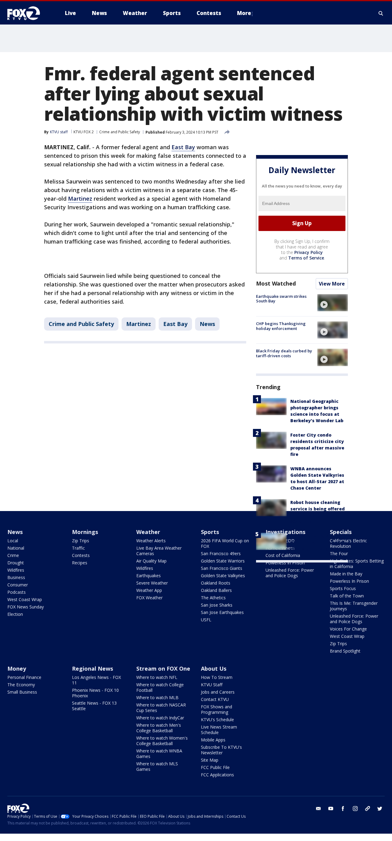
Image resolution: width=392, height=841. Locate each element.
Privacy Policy (308, 252)
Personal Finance (24, 677)
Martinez (80, 198)
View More (332, 283)
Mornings (85, 532)
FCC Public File (215, 767)
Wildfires (15, 570)
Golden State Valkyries (223, 575)
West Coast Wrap (24, 599)
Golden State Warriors (223, 561)
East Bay (183, 147)
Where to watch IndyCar (160, 718)
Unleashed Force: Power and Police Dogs (290, 572)
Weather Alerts (151, 541)
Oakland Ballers (216, 590)
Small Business (22, 692)
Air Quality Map (151, 561)
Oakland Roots (215, 583)
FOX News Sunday (25, 607)
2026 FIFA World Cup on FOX (225, 543)
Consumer (17, 585)
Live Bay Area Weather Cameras (159, 550)
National (15, 548)
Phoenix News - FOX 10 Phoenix (95, 693)
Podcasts (16, 592)
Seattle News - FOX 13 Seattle (94, 705)
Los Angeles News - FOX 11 (96, 680)
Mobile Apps (213, 740)
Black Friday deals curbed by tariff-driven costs (284, 353)
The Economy (21, 685)
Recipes (79, 563)
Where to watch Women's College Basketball (162, 740)
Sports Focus (343, 588)
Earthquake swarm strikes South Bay (281, 299)
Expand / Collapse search (381, 13)
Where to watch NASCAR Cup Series (161, 707)
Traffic (78, 548)
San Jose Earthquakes (222, 612)
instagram (355, 808)
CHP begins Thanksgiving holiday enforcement (281, 326)
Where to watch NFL (156, 677)
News (207, 324)
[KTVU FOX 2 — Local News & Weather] (27, 13)
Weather (148, 532)
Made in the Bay (346, 574)
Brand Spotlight (345, 651)
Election (15, 614)
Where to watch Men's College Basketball (158, 727)
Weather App (149, 590)
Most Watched (276, 283)
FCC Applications (217, 775)
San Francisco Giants (221, 568)
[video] (332, 302)
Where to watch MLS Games (157, 766)
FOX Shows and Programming (216, 709)
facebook (343, 808)
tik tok (367, 808)
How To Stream (216, 677)
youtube (331, 808)
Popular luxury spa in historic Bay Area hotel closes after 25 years (317, 542)
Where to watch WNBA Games (159, 753)
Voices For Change (348, 629)
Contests (81, 555)
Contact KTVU (215, 699)
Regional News (92, 668)
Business (16, 577)
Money (16, 668)
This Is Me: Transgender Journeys (354, 606)
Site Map (209, 760)
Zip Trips (80, 541)
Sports (210, 532)
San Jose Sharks (216, 605)
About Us (213, 668)
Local (12, 541)
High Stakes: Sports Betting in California (357, 563)
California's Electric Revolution (348, 543)
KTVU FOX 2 (84, 131)
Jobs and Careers (218, 692)
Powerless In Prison (285, 563)
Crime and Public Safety (119, 131)
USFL (206, 620)
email (318, 808)
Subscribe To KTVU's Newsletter (221, 750)
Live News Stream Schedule (219, 729)
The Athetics (213, 597)
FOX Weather (149, 597)
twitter (380, 808)
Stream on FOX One (163, 668)
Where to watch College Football (160, 687)
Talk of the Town (347, 596)
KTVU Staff (211, 685)
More (244, 13)
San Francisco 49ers (221, 553)
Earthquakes (148, 575)
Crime (13, 555)
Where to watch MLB (157, 697)
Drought (15, 563)
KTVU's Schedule (217, 719)
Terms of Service (306, 258)
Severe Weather (152, 583)
